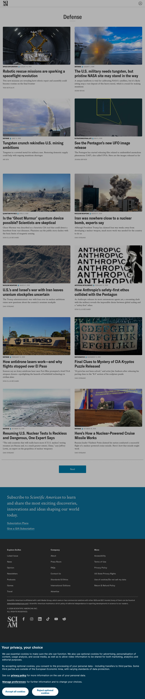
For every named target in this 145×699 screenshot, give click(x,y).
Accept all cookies (15, 691)
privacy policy (18, 675)
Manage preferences (14, 681)
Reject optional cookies (45, 691)
